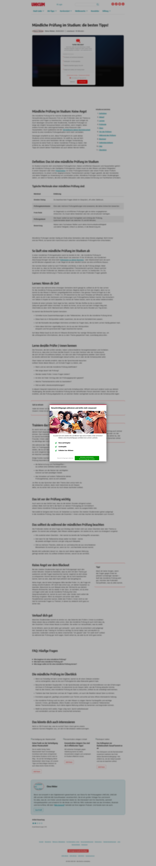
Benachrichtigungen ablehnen (65, 458)
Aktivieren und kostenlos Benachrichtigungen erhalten (87, 458)
